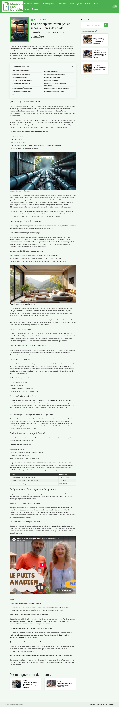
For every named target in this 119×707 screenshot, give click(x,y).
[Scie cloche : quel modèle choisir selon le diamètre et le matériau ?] (87, 39)
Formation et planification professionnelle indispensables (55, 84)
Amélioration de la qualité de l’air (21, 77)
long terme (63, 53)
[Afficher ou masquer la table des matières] (51, 66)
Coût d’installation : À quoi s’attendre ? (22, 88)
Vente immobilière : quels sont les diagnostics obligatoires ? (64, 685)
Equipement (97, 36)
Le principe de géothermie (51, 71)
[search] (109, 6)
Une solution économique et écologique (54, 74)
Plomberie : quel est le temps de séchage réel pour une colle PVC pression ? (99, 54)
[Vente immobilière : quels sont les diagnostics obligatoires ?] (51, 684)
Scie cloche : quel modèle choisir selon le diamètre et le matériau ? (99, 40)
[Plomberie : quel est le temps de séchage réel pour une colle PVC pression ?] (87, 54)
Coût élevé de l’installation (51, 80)
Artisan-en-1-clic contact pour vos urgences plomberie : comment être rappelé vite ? (30, 685)
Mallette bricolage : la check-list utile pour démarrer (99, 69)
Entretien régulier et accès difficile (21, 83)
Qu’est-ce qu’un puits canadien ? (21, 70)
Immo (59, 681)
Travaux (25, 680)
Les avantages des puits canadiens (21, 74)
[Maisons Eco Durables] (13, 6)
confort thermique (15, 48)
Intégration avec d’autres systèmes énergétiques (56, 88)
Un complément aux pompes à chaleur (54, 91)
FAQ (13, 94)
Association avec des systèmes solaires (21, 91)
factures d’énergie (38, 48)
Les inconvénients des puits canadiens (22, 80)
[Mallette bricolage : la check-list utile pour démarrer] (87, 68)
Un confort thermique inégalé (52, 77)
